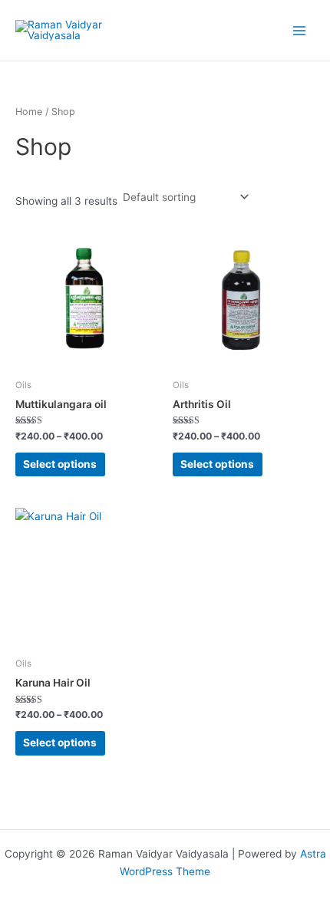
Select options (60, 464)
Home (28, 111)
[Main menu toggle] (300, 30)
